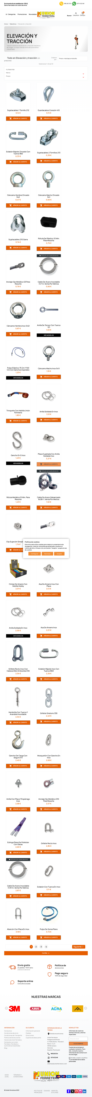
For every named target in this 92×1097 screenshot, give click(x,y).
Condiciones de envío (11, 1033)
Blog (5, 1048)
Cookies (47, 1091)
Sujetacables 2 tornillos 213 (48, 152)
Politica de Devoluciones (12, 1038)
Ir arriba (46, 953)
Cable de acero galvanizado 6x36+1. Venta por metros (48, 498)
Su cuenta (30, 1028)
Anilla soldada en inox (49, 411)
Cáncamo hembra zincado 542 (18, 196)
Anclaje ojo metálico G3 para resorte (18, 283)
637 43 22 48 (80, 3)
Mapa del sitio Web (54, 1091)
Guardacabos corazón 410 (49, 110)
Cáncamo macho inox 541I (49, 368)
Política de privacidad (38, 1091)
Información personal (33, 1031)
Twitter (72, 1090)
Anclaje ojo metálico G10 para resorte (48, 800)
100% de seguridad (61, 976)
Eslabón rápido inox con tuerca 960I (48, 670)
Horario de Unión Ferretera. (13, 1040)
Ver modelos (49, 335)
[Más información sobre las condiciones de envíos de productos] (12, 967)
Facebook (68, 1090)
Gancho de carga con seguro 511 (18, 756)
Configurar (34, 554)
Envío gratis (24, 965)
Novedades (33, 14)
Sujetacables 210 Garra (18, 239)
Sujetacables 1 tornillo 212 (18, 110)
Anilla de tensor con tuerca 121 (48, 326)
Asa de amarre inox (49, 627)
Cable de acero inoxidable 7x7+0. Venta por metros (49, 283)
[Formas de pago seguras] (72, 1076)
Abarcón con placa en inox (18, 929)
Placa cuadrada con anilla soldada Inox (49, 455)
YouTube (76, 1090)
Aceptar (59, 554)
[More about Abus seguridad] (35, 1008)
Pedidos (28, 1033)
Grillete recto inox (49, 843)
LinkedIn (84, 1090)
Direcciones (30, 1035)
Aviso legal (7, 1076)
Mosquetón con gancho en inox (48, 756)
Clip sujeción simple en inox (18, 541)
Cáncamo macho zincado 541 (48, 196)
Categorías (12, 14)
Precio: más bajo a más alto (73, 58)
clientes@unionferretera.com (57, 1064)
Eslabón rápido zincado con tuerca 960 (18, 152)
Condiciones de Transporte (13, 1035)
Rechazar (47, 554)
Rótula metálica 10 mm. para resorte (18, 498)
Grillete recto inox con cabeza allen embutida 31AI (18, 670)
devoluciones (59, 968)
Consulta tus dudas (24, 984)
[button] (6, 1008)
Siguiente (78, 946)
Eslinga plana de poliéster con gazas (18, 843)
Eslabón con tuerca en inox (48, 887)
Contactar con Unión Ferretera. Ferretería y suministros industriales (12, 1044)
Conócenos (8, 1031)
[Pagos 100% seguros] (49, 974)
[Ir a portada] (46, 1076)
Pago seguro (61, 973)
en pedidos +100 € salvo (25, 968)
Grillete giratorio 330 (48, 713)
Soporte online (25, 981)
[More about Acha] (56, 1008)
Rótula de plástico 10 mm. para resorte (48, 239)
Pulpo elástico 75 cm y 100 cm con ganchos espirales (18, 369)
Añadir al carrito (18, 118)
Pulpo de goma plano (49, 929)
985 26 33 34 (68, 3)
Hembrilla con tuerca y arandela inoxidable (18, 713)
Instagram (80, 1090)
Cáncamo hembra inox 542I (18, 326)
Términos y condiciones (18, 1076)
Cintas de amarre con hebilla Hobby (18, 585)
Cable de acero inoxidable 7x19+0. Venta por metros (18, 887)
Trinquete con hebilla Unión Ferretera (18, 411)
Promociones (22, 14)
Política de (60, 965)
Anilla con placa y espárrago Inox (18, 800)
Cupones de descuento (33, 1038)
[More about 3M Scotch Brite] (14, 1008)
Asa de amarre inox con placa (49, 585)
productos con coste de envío (24, 969)
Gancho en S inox (18, 455)
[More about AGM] (78, 1008)
